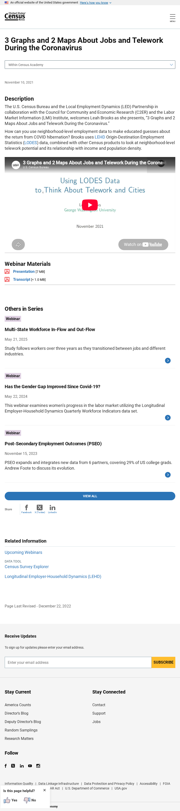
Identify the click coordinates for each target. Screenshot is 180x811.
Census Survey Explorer (27, 566)
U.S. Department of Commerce (87, 788)
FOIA (166, 783)
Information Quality (19, 783)
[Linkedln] (22, 766)
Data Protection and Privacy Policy (109, 783)
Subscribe (163, 662)
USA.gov (121, 788)
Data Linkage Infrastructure (58, 783)
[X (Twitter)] (13, 766)
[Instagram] (38, 766)
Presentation (24, 271)
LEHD (100, 137)
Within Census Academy (25, 65)
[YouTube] (30, 766)
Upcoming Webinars (23, 552)
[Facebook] (7, 766)
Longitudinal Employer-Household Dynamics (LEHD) (53, 576)
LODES (30, 142)
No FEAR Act (50, 788)
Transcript (21, 279)
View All (90, 496)
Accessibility (149, 783)
